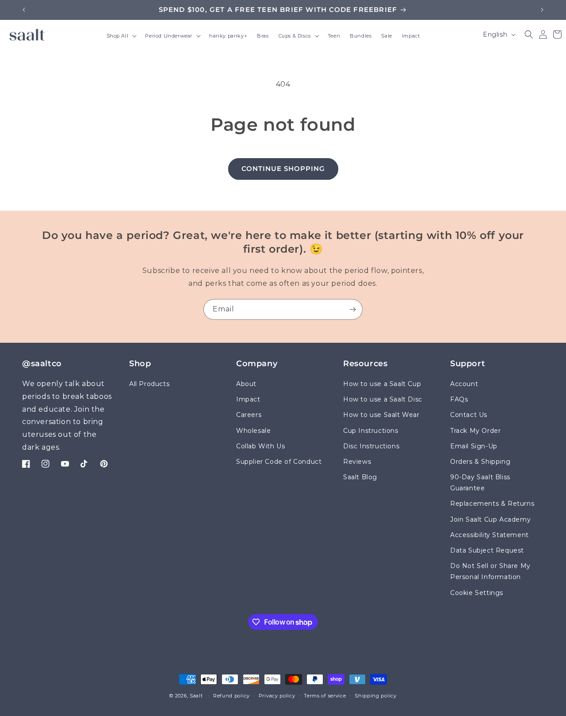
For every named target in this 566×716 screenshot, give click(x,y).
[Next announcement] (542, 9)
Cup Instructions (370, 431)
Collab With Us (260, 446)
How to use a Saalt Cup (382, 384)
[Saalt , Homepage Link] (27, 34)
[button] (121, 36)
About (246, 384)
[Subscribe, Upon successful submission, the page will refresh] (352, 309)
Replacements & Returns (492, 504)
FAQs (459, 399)
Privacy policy (277, 696)
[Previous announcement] (24, 9)
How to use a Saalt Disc (382, 399)
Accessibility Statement (489, 535)
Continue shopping (283, 168)
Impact (248, 399)
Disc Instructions (371, 446)
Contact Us (468, 415)
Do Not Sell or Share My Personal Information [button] (490, 571)
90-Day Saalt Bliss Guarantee (480, 482)
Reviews (357, 462)
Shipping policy (376, 696)
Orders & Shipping (480, 462)
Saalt (197, 696)
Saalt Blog (360, 477)
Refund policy (231, 696)
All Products (149, 384)
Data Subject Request (487, 550)
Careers (248, 415)
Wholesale (253, 431)
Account (464, 384)
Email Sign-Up (473, 446)
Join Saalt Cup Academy (490, 519)
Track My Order (475, 431)
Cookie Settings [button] (476, 593)
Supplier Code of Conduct (278, 462)
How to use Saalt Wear (381, 415)
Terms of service (325, 696)
